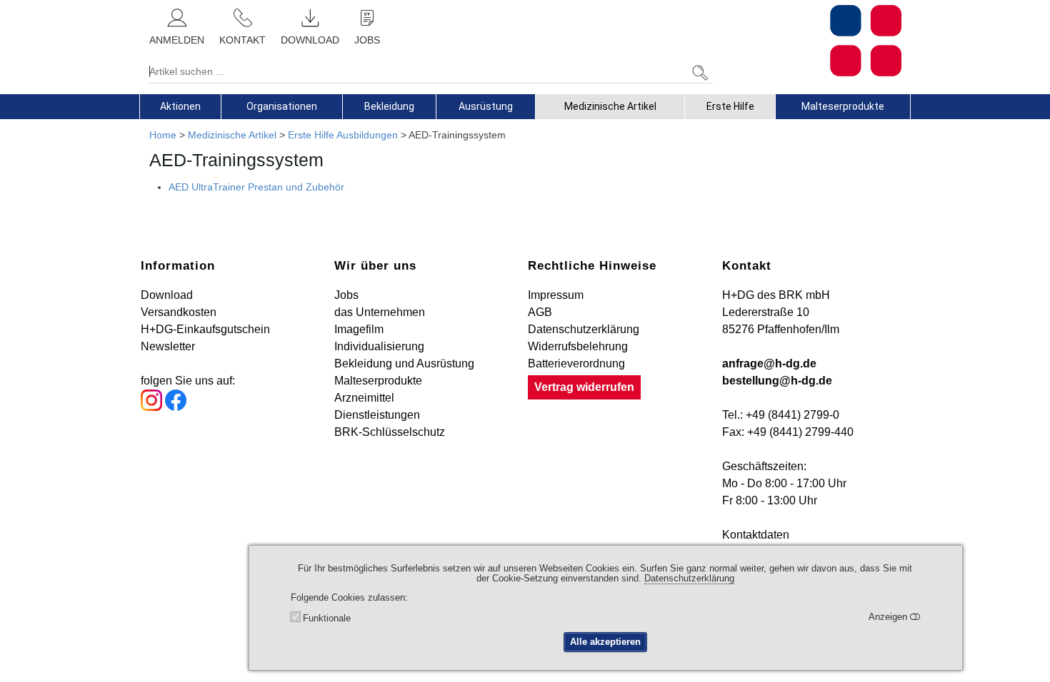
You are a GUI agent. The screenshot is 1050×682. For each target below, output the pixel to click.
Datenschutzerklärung (583, 329)
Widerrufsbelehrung (578, 346)
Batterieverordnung (576, 363)
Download (167, 295)
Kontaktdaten (755, 535)
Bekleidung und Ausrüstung (404, 363)
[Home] (812, 40)
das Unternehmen (379, 312)
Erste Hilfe (730, 106)
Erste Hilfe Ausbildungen (343, 135)
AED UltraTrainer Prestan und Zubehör (256, 187)
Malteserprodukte (842, 106)
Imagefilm (359, 329)
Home (162, 135)
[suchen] (700, 73)
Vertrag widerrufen (584, 387)
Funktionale (327, 618)
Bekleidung (389, 106)
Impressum (556, 295)
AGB (540, 312)
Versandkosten (178, 312)
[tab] (180, 106)
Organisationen (281, 106)
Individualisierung (379, 346)
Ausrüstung (486, 106)
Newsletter (168, 346)
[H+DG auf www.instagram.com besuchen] (151, 407)
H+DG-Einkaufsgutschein (205, 329)
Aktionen (180, 106)
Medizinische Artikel (610, 106)
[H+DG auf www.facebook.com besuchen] (175, 407)
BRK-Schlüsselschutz (389, 432)
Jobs (346, 295)
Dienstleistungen (377, 415)
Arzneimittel (364, 398)
